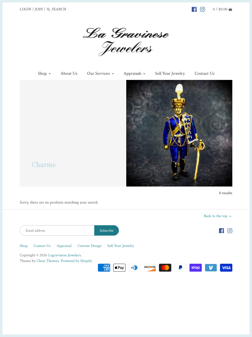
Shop (24, 245)
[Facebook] (194, 9)
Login (25, 9)
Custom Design (89, 245)
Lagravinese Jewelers (64, 255)
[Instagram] (202, 9)
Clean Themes (47, 260)
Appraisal (64, 245)
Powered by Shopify (76, 260)
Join (39, 9)
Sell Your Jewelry (120, 245)
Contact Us (42, 245)
